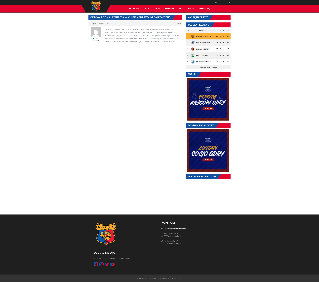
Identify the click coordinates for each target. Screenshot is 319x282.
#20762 (177, 23)
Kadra (157, 9)
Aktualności (135, 9)
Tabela (181, 9)
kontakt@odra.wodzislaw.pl (175, 229)
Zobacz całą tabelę (208, 67)
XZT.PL (179, 278)
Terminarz (169, 9)
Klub (147, 9)
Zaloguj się (204, 9)
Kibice (191, 9)
